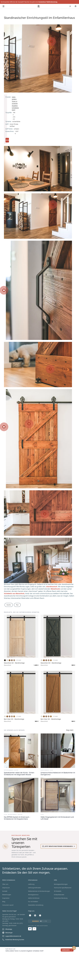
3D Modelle (57, 891)
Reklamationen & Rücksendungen (39, 891)
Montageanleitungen (61, 884)
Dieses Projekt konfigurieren (7, 140)
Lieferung (31, 884)
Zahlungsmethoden (34, 888)
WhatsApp (8, 929)
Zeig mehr (70, 730)
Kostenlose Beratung (60, 898)
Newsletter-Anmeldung (35, 905)
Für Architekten (33, 901)
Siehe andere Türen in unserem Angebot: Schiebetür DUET (15, 103)
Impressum (6, 888)
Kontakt (4, 891)
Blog (3, 901)
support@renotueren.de (13, 936)
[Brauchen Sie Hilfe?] (74, 948)
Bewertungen (6, 895)
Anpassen (65, 950)
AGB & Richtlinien (34, 898)
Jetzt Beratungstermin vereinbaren (59, 846)
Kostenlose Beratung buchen (14, 939)
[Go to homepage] (39, 6)
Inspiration (5, 898)
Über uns (5, 884)
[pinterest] (40, 915)
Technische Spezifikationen (62, 888)
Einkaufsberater (59, 895)
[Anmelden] (70, 6)
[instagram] (35, 915)
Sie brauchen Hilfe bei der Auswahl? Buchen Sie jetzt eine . (29, 2)
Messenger (9, 933)
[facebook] (30, 915)
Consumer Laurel (7, 905)
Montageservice (33, 895)
